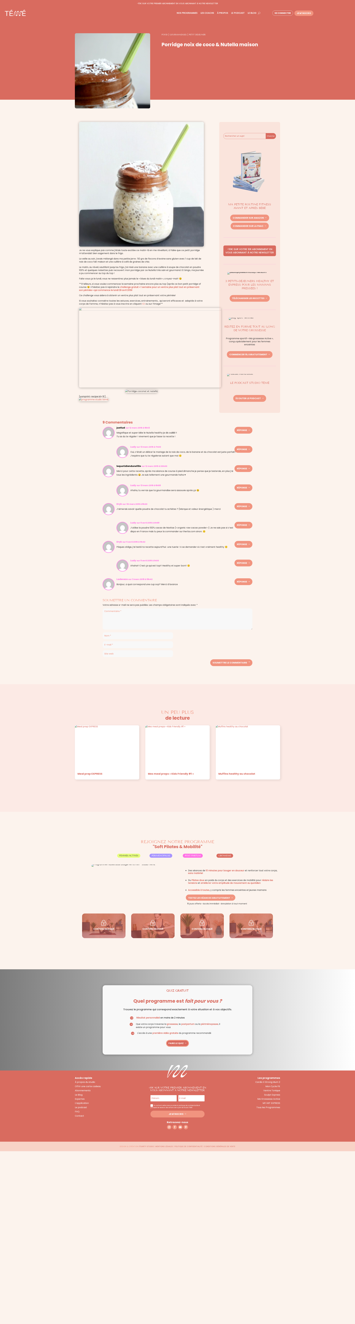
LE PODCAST (238, 13)
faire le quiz (176, 1043)
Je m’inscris (304, 13)
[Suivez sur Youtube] (180, 1127)
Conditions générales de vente (219, 1146)
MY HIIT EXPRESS (271, 1103)
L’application (82, 1103)
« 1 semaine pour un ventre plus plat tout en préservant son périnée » (139, 288)
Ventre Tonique (271, 1090)
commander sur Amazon (248, 217)
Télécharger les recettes (248, 298)
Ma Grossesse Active (268, 1099)
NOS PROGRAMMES (187, 13)
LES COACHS (207, 13)
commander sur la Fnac (248, 226)
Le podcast (81, 1107)
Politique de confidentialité (188, 1146)
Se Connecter (283, 13)
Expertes (80, 1099)
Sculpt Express (272, 1094)
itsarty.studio (146, 1146)
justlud (120, 427)
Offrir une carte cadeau (88, 1086)
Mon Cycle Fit (272, 1086)
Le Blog (79, 1094)
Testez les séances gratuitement (209, 898)
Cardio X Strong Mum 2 (267, 1082)
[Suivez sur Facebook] (175, 1127)
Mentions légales (164, 1146)
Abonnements (83, 1090)
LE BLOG (252, 13)
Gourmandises (178, 35)
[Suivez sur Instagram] (169, 1127)
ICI (144, 303)
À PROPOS (222, 13)
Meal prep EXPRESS (90, 773)
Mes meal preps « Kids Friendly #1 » (171, 773)
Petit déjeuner (197, 35)
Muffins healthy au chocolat (236, 773)
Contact (79, 1115)
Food (165, 35)
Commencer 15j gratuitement (248, 354)
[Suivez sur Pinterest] (186, 1127)
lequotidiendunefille (128, 466)
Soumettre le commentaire (230, 662)
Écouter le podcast (248, 398)
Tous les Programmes (268, 1107)
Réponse (242, 430)
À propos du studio (85, 1082)
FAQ (77, 1111)
